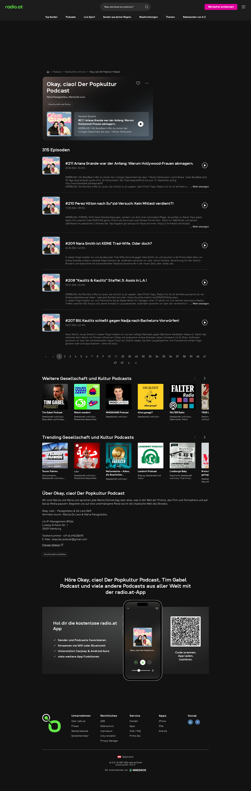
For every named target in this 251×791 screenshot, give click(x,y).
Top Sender (51, 17)
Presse (75, 726)
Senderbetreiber (80, 736)
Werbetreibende (79, 731)
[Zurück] (195, 377)
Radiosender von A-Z (194, 17)
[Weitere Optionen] (147, 83)
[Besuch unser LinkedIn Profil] (190, 722)
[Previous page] (53, 356)
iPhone (162, 721)
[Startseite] (48, 71)
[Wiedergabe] (140, 124)
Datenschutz (107, 726)
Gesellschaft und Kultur (59, 104)
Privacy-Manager (109, 741)
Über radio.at (78, 721)
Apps (132, 726)
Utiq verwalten (108, 736)
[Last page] (135, 363)
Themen (170, 17)
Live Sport (89, 17)
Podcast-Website (51, 545)
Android (163, 731)
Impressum (106, 731)
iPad (161, 726)
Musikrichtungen (148, 17)
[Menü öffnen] (243, 7)
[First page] (46, 356)
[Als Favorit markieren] (138, 83)
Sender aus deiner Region (117, 17)
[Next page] (129, 363)
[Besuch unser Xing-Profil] (197, 722)
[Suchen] (147, 7)
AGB (102, 721)
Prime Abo (135, 736)
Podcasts (71, 17)
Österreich (128, 757)
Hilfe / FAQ (135, 731)
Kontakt (134, 721)
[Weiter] (205, 377)
